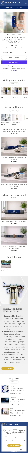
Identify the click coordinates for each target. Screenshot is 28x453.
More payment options (14, 66)
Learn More (7, 368)
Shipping (8, 47)
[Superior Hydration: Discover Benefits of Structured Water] (5, 389)
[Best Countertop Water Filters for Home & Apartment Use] (5, 411)
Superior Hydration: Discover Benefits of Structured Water (17, 391)
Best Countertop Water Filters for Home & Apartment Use (18, 413)
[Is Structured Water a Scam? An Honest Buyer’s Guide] (5, 400)
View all (14, 83)
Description (7, 52)
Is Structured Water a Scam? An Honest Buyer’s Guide (17, 402)
